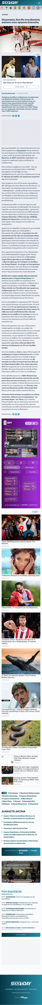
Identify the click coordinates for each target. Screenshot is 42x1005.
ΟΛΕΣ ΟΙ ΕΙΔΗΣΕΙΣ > (21, 934)
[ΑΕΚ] (11, 7)
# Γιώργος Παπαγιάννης (10, 798)
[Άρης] (20, 7)
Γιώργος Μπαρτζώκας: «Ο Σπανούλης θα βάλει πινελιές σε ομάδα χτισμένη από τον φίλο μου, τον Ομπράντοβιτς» (20, 834)
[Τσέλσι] (38, 7)
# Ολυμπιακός (33, 804)
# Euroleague (13, 793)
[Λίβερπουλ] (24, 7)
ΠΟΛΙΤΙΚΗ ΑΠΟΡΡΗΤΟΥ (21, 989)
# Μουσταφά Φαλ (28, 801)
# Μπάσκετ (6, 804)
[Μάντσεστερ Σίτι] (33, 7)
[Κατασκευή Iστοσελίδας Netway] (24, 997)
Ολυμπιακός (21, 151)
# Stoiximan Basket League (29, 793)
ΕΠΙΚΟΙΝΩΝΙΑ (9, 989)
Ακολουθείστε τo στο (21, 852)
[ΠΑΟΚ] (15, 7)
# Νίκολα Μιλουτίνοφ (19, 804)
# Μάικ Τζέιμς (7, 801)
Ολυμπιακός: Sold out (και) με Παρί (16, 828)
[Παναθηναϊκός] (6, 7)
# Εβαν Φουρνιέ (26, 798)
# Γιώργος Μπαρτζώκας (28, 796)
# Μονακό (17, 801)
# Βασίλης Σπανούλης (10, 796)
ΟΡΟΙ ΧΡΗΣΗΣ (33, 989)
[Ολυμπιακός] (2, 7)
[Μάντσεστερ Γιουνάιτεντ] (29, 7)
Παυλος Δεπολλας (8, 93)
